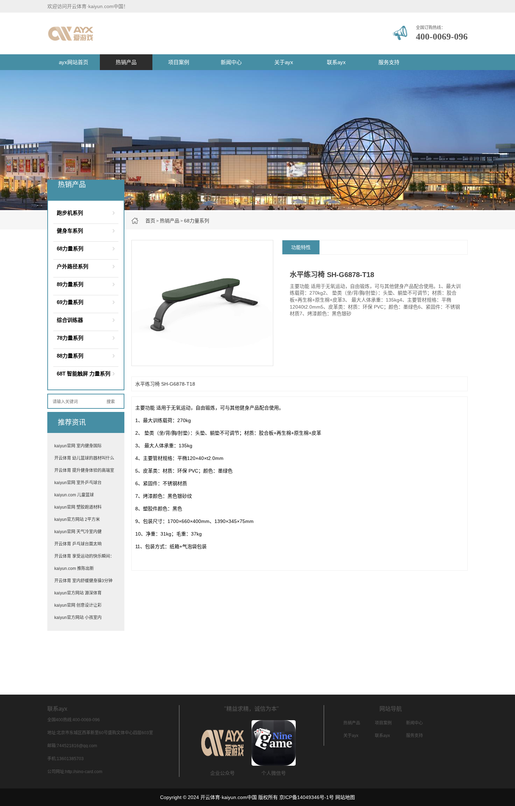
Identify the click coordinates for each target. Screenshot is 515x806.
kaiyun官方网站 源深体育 (78, 593)
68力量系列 (196, 220)
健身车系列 (70, 231)
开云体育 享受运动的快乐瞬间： (84, 556)
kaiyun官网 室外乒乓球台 (78, 482)
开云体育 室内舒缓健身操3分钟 (83, 580)
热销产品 (126, 62)
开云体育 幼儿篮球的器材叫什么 (84, 458)
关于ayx (283, 62)
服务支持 (388, 62)
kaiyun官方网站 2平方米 (77, 519)
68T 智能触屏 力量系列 (83, 374)
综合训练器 (70, 320)
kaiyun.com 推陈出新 (74, 568)
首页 (150, 220)
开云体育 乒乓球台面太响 (78, 544)
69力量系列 (70, 302)
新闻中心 (231, 62)
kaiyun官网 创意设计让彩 (78, 605)
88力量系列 (70, 356)
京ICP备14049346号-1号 (306, 797)
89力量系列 (70, 284)
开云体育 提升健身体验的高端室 (84, 470)
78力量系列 (70, 338)
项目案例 (178, 62)
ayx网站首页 (73, 62)
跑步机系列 (70, 213)
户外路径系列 (72, 266)
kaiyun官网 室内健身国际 (78, 445)
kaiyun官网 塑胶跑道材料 (78, 507)
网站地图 (345, 797)
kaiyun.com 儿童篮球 (74, 494)
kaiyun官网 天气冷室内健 (78, 531)
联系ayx (336, 62)
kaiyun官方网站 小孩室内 (78, 617)
